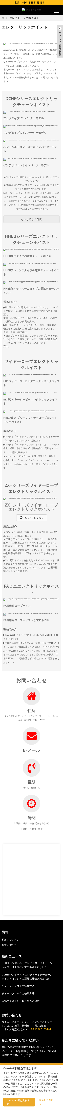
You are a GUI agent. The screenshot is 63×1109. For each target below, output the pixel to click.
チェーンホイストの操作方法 (18, 986)
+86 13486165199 (33, 2)
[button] (31, 219)
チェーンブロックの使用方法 (18, 993)
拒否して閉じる (46, 1102)
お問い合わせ (9, 944)
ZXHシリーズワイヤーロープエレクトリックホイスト (31, 507)
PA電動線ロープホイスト (18, 606)
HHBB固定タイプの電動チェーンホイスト (28, 256)
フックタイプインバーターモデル (23, 118)
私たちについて (10, 939)
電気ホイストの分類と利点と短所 (20, 1000)
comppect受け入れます (18, 1102)
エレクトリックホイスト (24, 18)
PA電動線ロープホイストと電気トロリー (27, 620)
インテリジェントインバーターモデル (26, 165)
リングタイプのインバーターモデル (24, 132)
